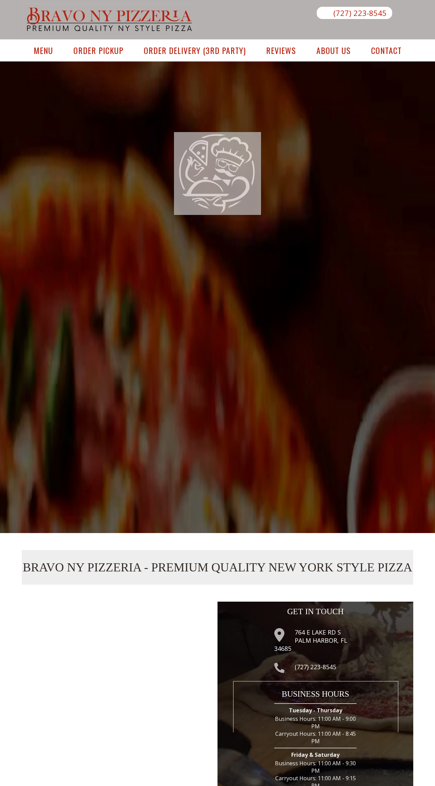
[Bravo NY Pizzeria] (109, 34)
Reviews (281, 50)
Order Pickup (98, 50)
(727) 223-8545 (360, 13)
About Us (333, 50)
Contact (386, 50)
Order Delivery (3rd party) (195, 50)
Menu (43, 50)
